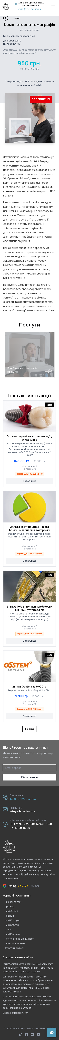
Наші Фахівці (11, 911)
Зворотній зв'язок (14, 947)
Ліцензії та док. (13, 901)
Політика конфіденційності (19, 938)
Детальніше (29, 480)
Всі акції (29, 728)
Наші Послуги (12, 920)
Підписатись (29, 777)
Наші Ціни (10, 915)
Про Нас (9, 906)
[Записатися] (51, 1032)
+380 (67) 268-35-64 (29, 9)
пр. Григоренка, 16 (30, 5)
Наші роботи (12, 924)
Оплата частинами (15, 943)
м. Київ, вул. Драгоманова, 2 (31, 2)
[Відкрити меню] (53, 6)
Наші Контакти (12, 934)
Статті (8, 929)
